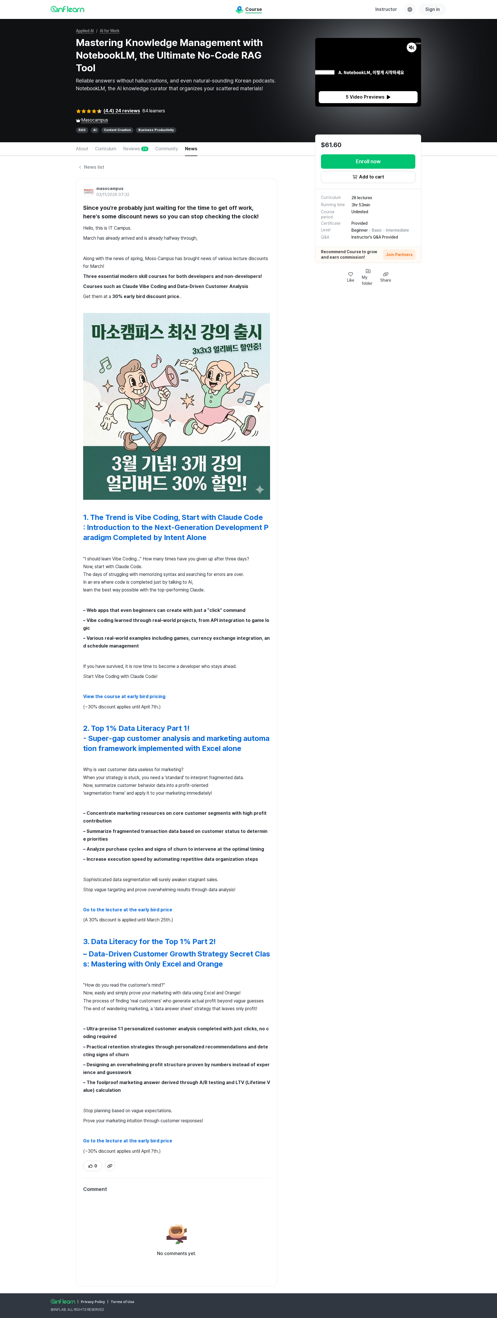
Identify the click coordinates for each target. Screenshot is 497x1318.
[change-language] (410, 9)
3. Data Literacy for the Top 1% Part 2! (149, 941)
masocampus (109, 188)
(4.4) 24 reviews (122, 111)
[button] (368, 72)
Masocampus (94, 120)
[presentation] (368, 97)
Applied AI (85, 30)
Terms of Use (122, 1302)
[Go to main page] (63, 1301)
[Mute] (411, 47)
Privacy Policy (93, 1302)
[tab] (82, 149)
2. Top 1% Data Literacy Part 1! (136, 728)
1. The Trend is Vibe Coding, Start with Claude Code (173, 517)
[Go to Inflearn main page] (67, 9)
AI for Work (109, 30)
